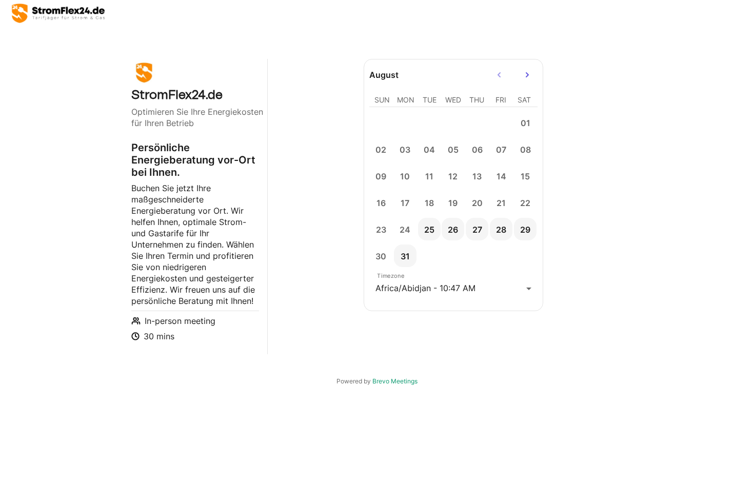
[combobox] (453, 288)
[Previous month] (499, 75)
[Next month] (527, 75)
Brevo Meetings (395, 381)
